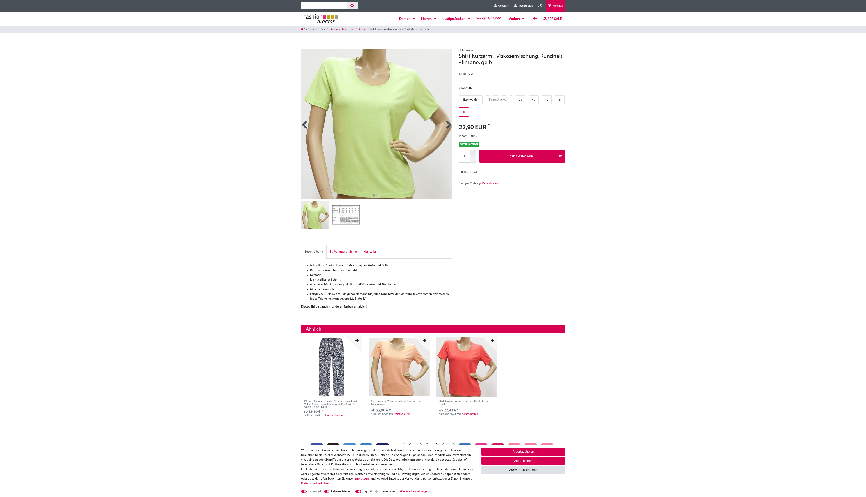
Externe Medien (341, 491)
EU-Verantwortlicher (343, 252)
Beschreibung (313, 252)
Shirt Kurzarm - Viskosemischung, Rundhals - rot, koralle (464, 402)
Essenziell (314, 491)
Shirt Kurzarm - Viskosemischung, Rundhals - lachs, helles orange (397, 402)
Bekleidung (348, 29)
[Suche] (352, 5)
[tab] (314, 252)
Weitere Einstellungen (414, 491)
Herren (426, 19)
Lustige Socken (454, 19)
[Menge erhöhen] (473, 153)
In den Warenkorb (521, 156)
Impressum (362, 479)
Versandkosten (490, 183)
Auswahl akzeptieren (523, 470)
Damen (405, 19)
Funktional (389, 491)
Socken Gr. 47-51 (489, 18)
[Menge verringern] (473, 159)
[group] (331, 366)
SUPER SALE (552, 19)
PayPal (367, 491)
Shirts (361, 29)
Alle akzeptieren (523, 451)
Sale (534, 18)
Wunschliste (470, 172)
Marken (514, 19)
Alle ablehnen (523, 461)
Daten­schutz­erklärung (316, 483)
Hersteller (370, 252)
